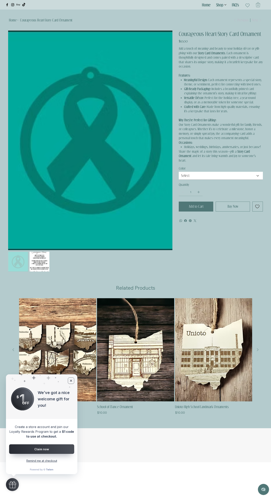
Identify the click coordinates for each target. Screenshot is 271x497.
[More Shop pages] (225, 5)
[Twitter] (195, 221)
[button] (258, 4)
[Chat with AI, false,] (263, 489)
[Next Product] (257, 349)
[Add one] (199, 192)
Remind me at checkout (41, 460)
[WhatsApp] (181, 221)
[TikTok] (24, 5)
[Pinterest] (190, 221)
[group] (135, 356)
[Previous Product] (13, 349)
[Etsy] (18, 5)
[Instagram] (13, 5)
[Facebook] (7, 5)
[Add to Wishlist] (257, 207)
